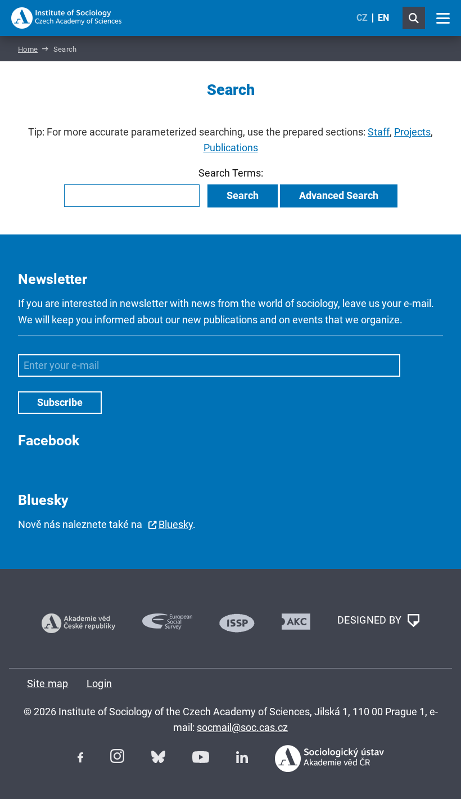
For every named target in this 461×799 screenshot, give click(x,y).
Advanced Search (338, 195)
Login (99, 683)
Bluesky (176, 524)
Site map (48, 683)
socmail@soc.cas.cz (242, 727)
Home (28, 49)
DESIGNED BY (370, 619)
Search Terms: (230, 173)
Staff (379, 132)
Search (243, 195)
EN (383, 17)
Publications (231, 148)
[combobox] (132, 195)
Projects (412, 132)
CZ (362, 17)
